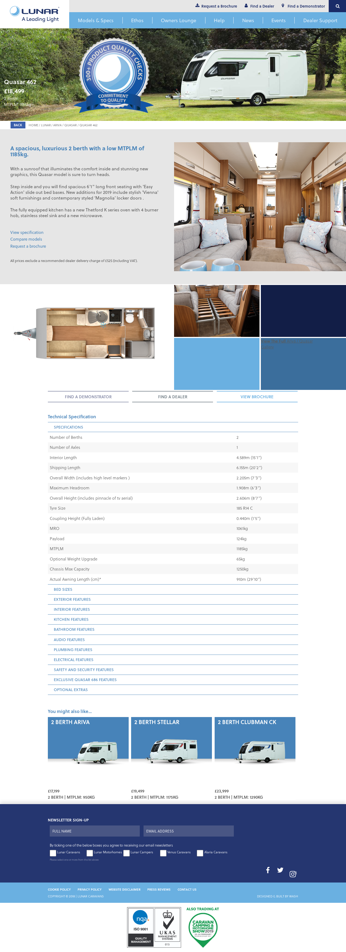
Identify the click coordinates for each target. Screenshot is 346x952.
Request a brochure (28, 246)
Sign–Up (244, 836)
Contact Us (187, 889)
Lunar (46, 125)
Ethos (137, 20)
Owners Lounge (178, 20)
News (248, 20)
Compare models (26, 239)
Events (278, 20)
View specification (27, 232)
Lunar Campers (142, 852)
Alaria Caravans (215, 852)
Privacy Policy (90, 889)
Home (33, 125)
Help (219, 20)
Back (18, 124)
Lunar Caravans (68, 852)
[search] (337, 6)
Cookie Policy (59, 889)
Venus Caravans (179, 852)
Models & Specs (96, 20)
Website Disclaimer (125, 889)
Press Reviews (159, 889)
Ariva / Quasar (65, 125)
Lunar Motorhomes (108, 852)
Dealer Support (320, 20)
